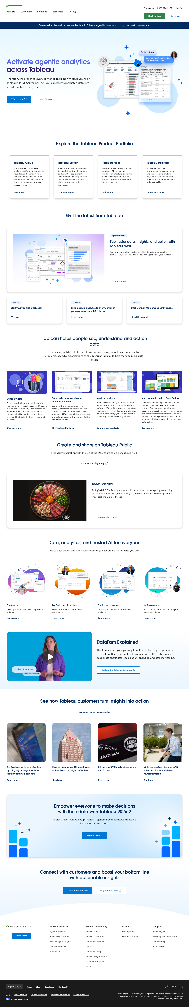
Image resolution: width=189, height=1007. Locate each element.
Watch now (17, 99)
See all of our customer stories (94, 712)
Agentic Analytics (58, 931)
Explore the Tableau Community (118, 670)
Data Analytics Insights (60, 941)
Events (89, 966)
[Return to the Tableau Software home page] (16, 5)
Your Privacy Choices (19, 999)
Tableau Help (159, 941)
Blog (38, 987)
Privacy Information (39, 994)
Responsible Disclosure (60, 994)
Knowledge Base (160, 931)
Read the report (139, 317)
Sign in (178, 8)
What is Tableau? (59, 926)
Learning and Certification (165, 936)
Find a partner (128, 931)
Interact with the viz (107, 517)
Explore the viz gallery (92, 463)
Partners (126, 926)
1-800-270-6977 (164, 8)
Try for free (19, 192)
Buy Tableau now (109, 890)
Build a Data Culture (59, 936)
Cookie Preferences (81, 994)
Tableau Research (58, 946)
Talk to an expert (66, 192)
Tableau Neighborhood (96, 956)
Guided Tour (108, 192)
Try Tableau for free (78, 890)
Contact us (149, 8)
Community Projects (95, 951)
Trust (29, 987)
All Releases (158, 946)
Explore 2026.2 (94, 835)
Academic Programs (95, 961)
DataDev (90, 946)
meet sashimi (102, 484)
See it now (120, 281)
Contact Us (55, 951)
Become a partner (130, 936)
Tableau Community (96, 926)
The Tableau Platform (63, 427)
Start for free (155, 16)
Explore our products (108, 427)
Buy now (175, 16)
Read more (12, 780)
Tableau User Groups (95, 936)
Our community (15, 427)
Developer (49, 987)
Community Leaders (95, 941)
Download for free (155, 192)
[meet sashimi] (49, 500)
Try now (15, 317)
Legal (8, 994)
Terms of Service (20, 994)
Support (157, 926)
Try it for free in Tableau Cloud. (136, 25)
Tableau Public (92, 931)
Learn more (77, 317)
